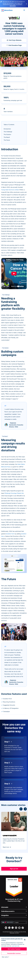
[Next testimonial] (21, 809)
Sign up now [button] (14, 869)
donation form (10, 534)
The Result (7, 137)
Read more (6, 847)
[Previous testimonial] (25, 809)
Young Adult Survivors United (10, 189)
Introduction (7, 129)
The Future (7, 140)
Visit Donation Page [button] (15, 45)
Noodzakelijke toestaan (14, 953)
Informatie (4, 907)
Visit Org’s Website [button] (15, 40)
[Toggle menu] (24, 10)
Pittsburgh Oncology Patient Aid (14, 493)
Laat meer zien (15, 946)
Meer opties (5, 957)
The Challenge (8, 131)
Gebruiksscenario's (7, 911)
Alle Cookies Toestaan (14, 949)
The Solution (7, 134)
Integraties (5, 915)
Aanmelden (13, 5)
